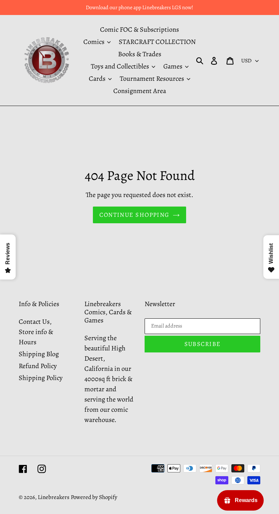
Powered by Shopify (94, 497)
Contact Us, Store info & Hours (36, 332)
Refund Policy (38, 366)
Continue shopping (134, 215)
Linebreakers (53, 497)
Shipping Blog (39, 354)
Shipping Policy (41, 377)
